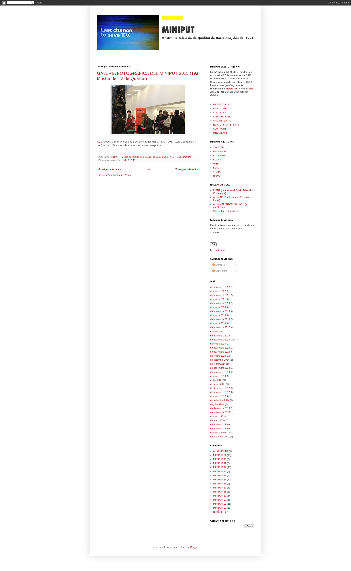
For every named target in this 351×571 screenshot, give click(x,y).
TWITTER (218, 147)
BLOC (216, 167)
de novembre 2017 (220, 327)
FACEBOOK (219, 151)
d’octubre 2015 (218, 343)
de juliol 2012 (217, 404)
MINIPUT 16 (219, 483)
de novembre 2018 (220, 319)
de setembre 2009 (219, 436)
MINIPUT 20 (219, 499)
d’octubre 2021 (218, 299)
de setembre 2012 (219, 400)
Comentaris (221, 270)
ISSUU (216, 175)
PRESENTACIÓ (221, 104)
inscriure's (231, 88)
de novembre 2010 (220, 412)
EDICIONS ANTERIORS (226, 124)
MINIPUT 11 (219, 463)
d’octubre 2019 (218, 315)
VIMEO (217, 171)
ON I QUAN (219, 112)
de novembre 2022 (220, 287)
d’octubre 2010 (218, 416)
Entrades (220, 264)
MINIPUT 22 (219, 507)
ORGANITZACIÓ (222, 120)
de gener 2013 (217, 384)
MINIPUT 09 (219, 455)
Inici (149, 169)
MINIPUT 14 (219, 475)
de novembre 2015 (220, 339)
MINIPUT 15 (219, 479)
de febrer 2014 (217, 363)
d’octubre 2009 (218, 432)
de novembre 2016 (220, 335)
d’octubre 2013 (218, 376)
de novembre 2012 (220, 392)
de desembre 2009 (220, 424)
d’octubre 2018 (218, 323)
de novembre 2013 (220, 372)
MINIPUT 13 (129, 160)
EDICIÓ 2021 (220, 108)
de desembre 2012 (220, 388)
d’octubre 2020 (218, 307)
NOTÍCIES (218, 512)
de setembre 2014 (219, 359)
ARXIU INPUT (220, 451)
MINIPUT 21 (219, 503)
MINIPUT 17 (219, 487)
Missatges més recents (110, 169)
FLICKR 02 (219, 155)
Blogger (194, 547)
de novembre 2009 (220, 428)
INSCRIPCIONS (221, 116)
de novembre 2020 (220, 303)
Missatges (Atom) (122, 175)
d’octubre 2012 (218, 396)
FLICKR (217, 159)
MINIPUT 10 (219, 459)
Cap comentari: (185, 157)
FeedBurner (220, 250)
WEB (216, 163)
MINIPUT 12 (219, 467)
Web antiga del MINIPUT (226, 211)
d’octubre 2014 (218, 355)
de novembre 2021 (220, 295)
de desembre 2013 (220, 367)
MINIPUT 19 (219, 495)
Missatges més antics (186, 169)
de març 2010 (217, 420)
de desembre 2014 (220, 347)
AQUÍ (100, 141)
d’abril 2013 (216, 380)
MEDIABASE (220, 132)
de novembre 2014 (220, 351)
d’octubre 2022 (218, 291)
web (251, 88)
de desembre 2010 (220, 408)
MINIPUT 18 (219, 491)
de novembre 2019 (220, 311)
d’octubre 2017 (218, 331)
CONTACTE (219, 128)
